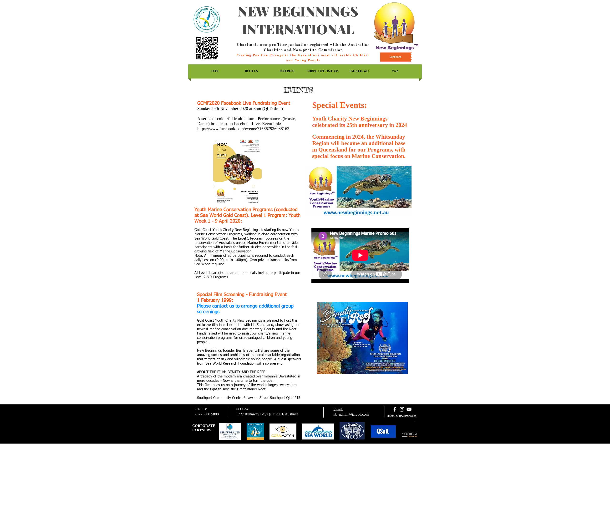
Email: (338, 409)
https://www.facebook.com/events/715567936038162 (243, 128)
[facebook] (395, 409)
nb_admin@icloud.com (351, 414)
